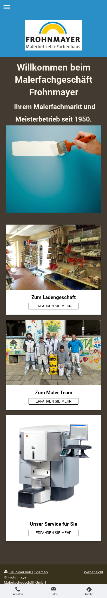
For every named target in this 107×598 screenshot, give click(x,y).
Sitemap (41, 572)
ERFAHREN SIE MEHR (53, 306)
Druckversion (20, 572)
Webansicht (93, 572)
